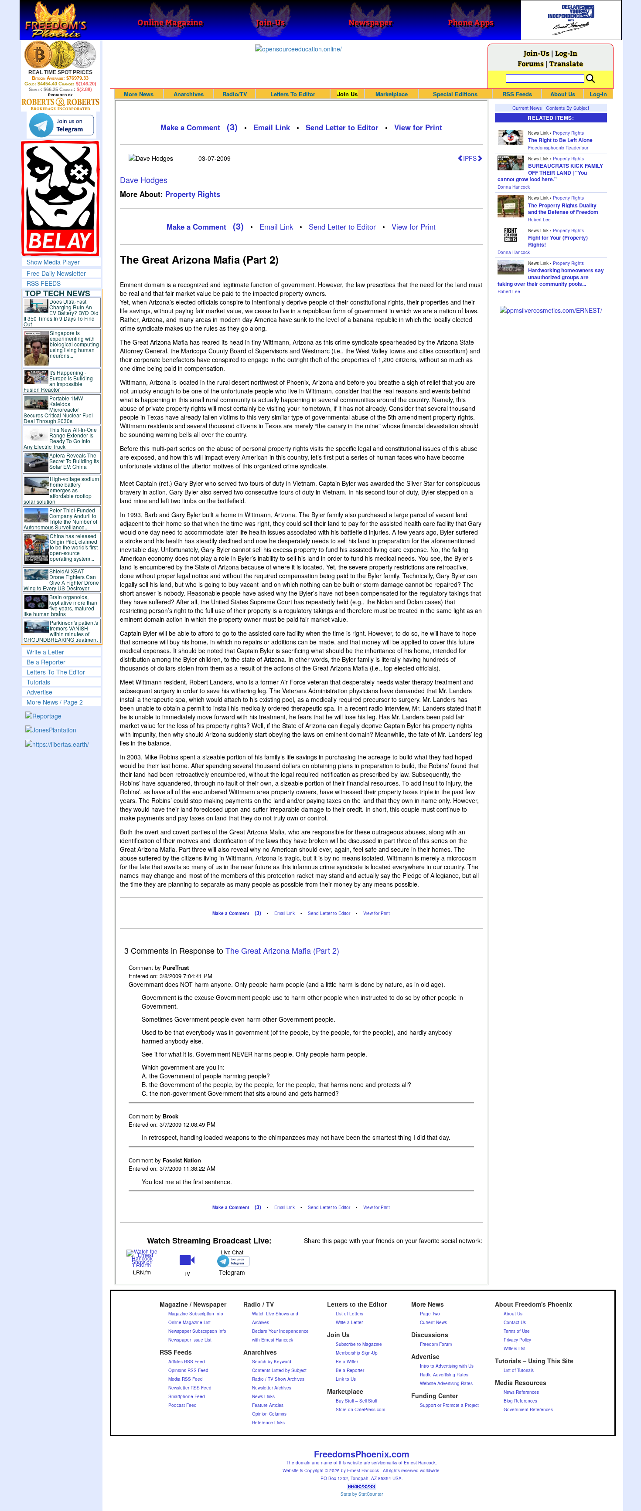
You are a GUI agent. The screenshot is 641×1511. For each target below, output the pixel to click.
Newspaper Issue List (189, 1340)
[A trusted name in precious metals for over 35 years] (60, 102)
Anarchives (189, 94)
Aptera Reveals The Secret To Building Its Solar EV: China (74, 460)
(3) (232, 126)
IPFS (470, 158)
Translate (566, 63)
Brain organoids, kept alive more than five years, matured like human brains (61, 605)
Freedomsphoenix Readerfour (558, 148)
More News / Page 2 (55, 702)
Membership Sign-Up (357, 1353)
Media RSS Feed (185, 1379)
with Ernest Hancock (272, 1340)
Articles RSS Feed (186, 1362)
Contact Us (515, 1322)
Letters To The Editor (56, 671)
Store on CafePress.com (360, 1409)
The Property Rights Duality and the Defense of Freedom (563, 208)
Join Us (347, 94)
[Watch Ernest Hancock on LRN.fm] (142, 1257)
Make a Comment (190, 127)
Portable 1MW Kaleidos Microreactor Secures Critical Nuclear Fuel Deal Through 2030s (58, 409)
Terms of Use (517, 1331)
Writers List (514, 1348)
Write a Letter (45, 651)
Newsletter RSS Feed (189, 1388)
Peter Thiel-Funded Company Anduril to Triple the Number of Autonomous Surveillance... (61, 518)
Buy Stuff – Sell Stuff (356, 1401)
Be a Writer (347, 1362)
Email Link (271, 127)
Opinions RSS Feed (188, 1370)
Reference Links (268, 1423)
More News (138, 94)
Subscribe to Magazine (359, 1344)
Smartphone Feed (186, 1396)
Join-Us (536, 53)
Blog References (520, 1401)
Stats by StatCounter (362, 1494)
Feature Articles (267, 1405)
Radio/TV (234, 94)
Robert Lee (539, 220)
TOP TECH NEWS (57, 293)
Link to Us (346, 1379)
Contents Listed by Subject (279, 1370)
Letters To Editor (292, 94)
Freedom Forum (436, 1344)
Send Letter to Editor (342, 127)
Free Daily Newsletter (56, 273)
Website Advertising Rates (446, 1383)
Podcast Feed (182, 1405)
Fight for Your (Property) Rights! (558, 241)
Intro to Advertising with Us (447, 1366)
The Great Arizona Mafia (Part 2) (282, 950)
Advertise (39, 692)
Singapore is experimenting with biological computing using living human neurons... (74, 344)
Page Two (430, 1314)
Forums (531, 63)
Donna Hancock (514, 187)
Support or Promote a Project (449, 1405)
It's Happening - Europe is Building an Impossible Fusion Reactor (58, 381)
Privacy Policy (517, 1340)
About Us (562, 94)
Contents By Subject (567, 107)
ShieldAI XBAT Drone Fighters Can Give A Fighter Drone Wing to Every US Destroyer (61, 579)
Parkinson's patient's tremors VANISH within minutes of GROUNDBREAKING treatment (61, 631)
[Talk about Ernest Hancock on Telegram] (232, 1261)
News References (521, 1392)
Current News (527, 107)
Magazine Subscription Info (195, 1314)
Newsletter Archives (271, 1388)
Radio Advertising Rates (444, 1375)
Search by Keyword (271, 1362)
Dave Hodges (143, 179)
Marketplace (391, 94)
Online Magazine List (189, 1322)
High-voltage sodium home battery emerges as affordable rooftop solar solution (61, 490)
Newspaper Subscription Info (197, 1331)
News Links (263, 1396)
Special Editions (455, 94)
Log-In (566, 53)
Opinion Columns (269, 1414)
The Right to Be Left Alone (560, 140)
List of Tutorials (519, 1370)
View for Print (418, 127)
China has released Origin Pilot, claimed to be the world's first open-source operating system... (74, 547)
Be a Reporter (46, 661)
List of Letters (349, 1314)
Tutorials (38, 682)
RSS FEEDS (44, 283)
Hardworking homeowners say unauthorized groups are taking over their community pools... (551, 277)
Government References (528, 1409)
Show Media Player (53, 261)
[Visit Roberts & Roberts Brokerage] (60, 54)
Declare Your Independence (280, 1331)
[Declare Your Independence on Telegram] (61, 125)
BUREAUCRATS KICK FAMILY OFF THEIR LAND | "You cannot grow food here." (550, 172)
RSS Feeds (517, 94)
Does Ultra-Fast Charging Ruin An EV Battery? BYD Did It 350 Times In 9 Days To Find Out (61, 313)
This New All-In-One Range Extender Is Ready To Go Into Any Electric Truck (60, 438)
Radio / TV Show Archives (278, 1379)
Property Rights (192, 194)
